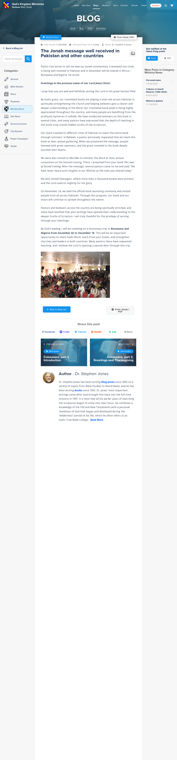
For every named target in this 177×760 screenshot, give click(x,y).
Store (115, 5)
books (78, 390)
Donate (155, 5)
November (101, 28)
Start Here (86, 5)
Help (143, 5)
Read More (96, 419)
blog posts (107, 382)
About (133, 5)
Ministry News (51, 37)
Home (76, 5)
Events (124, 5)
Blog (95, 5)
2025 (89, 28)
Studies (105, 5)
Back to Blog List (14, 48)
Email (153, 58)
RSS (169, 58)
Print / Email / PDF (122, 310)
